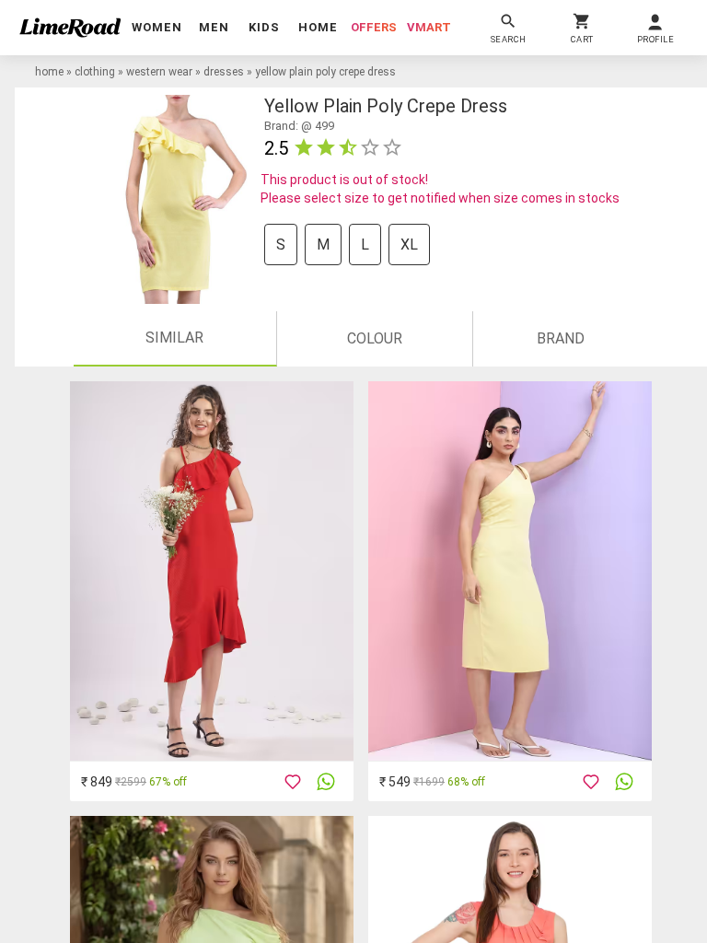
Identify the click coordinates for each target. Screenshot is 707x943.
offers (374, 27)
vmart (429, 27)
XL (409, 244)
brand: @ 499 (299, 126)
